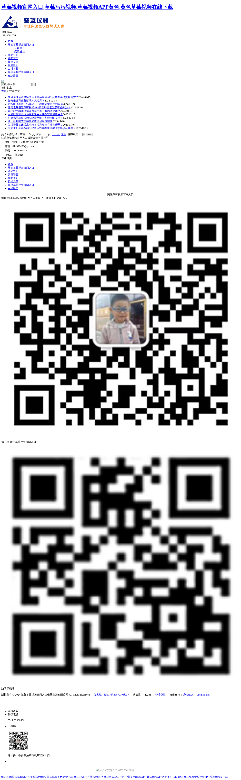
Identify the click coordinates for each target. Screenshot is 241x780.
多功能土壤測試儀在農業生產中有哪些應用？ (34, 111)
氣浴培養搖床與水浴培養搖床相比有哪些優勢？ (35, 124)
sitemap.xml (203, 694)
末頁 (63, 134)
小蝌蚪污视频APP (135, 776)
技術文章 (13, 61)
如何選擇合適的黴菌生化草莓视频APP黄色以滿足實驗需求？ (43, 97)
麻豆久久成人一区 (114, 776)
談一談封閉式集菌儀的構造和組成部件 (30, 121)
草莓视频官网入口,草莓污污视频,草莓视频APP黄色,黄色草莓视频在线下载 (87, 7)
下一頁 (56, 134)
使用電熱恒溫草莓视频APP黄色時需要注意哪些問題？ (39, 107)
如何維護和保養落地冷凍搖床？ (26, 100)
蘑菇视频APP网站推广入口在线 (165, 776)
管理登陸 (160, 694)
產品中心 (13, 55)
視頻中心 (13, 65)
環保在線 (188, 694)
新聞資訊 (13, 58)
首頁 (10, 41)
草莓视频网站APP (22, 776)
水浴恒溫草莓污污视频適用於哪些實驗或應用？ (35, 114)
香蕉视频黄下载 (219, 776)
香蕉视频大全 (95, 776)
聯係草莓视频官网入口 (21, 72)
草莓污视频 (39, 776)
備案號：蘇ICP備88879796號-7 (111, 694)
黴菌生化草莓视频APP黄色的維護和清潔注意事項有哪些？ (42, 128)
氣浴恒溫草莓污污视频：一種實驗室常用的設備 (35, 104)
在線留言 (13, 75)
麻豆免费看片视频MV (196, 776)
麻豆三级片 (80, 776)
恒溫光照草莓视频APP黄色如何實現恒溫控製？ (35, 117)
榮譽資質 (19, 51)
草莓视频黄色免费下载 (60, 776)
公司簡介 (19, 48)
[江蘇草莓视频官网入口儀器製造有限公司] (61, 29)
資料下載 (13, 68)
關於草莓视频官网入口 (21, 44)
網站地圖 (6, 776)
